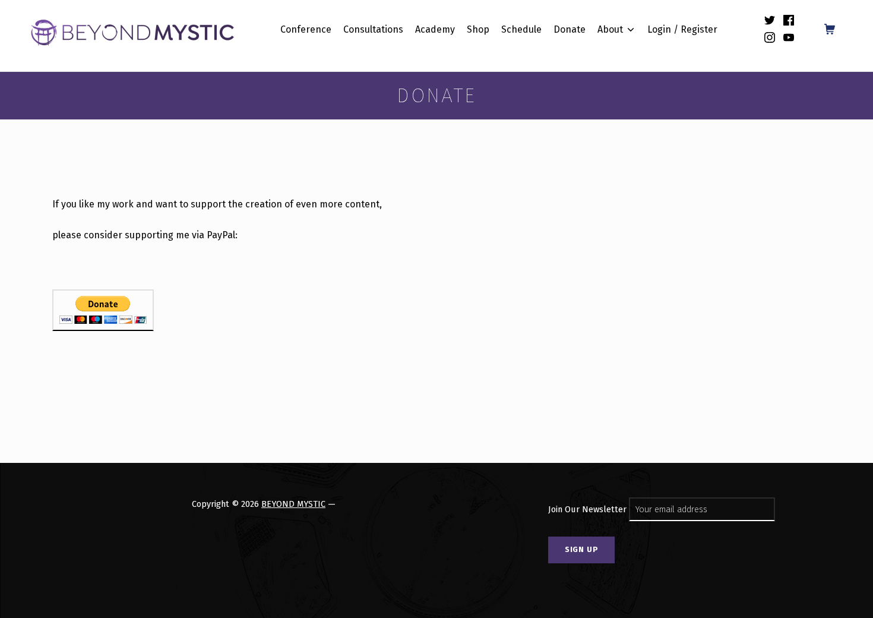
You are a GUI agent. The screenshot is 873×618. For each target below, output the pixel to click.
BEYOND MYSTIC (293, 504)
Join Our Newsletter (588, 509)
